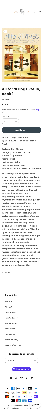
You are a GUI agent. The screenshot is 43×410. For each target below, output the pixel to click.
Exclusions (10, 334)
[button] (3, 12)
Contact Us (10, 312)
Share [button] (7, 272)
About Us (9, 307)
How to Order (11, 318)
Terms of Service (13, 345)
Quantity (6, 117)
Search (8, 301)
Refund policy (17, 408)
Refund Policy (11, 339)
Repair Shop (11, 323)
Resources (10, 329)
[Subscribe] (35, 360)
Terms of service (33, 408)
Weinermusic (19, 405)
